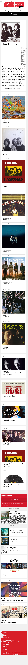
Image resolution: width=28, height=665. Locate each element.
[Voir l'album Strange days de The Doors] (13, 313)
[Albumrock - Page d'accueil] (14, 7)
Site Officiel (23, 64)
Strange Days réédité (8, 443)
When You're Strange (8, 395)
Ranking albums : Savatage (8, 575)
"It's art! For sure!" (13, 541)
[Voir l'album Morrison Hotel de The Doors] (13, 216)
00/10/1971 (6, 154)
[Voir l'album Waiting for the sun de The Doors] (13, 280)
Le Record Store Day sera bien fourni (12, 484)
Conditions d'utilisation (8, 640)
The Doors (5, 347)
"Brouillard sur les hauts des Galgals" (17, 532)
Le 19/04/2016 (6, 466)
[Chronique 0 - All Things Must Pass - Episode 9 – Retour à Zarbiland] (14, 614)
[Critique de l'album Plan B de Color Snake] (5, 554)
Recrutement (6, 637)
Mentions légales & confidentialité (11, 642)
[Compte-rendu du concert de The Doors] (13, 365)
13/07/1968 (6, 284)
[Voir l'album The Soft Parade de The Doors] (13, 248)
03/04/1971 (6, 186)
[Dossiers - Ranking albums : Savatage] (14, 573)
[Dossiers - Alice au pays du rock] (13, 412)
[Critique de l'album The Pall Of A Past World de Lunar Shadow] (5, 535)
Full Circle (5, 121)
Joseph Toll (12, 538)
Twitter (4, 648)
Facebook (5, 646)
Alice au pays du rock (8, 419)
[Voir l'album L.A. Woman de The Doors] (13, 183)
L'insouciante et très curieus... (10, 420)
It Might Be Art (13, 539)
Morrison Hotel (7, 218)
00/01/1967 (6, 349)
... (1, 576)
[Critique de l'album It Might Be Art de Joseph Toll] (5, 544)
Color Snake (13, 547)
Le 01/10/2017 (6, 444)
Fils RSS (5, 649)
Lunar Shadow (13, 529)
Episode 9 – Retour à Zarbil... (8, 622)
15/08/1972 (6, 122)
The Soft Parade (7, 250)
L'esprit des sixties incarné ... (10, 396)
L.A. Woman (6, 185)
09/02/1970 (6, 220)
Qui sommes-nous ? (7, 634)
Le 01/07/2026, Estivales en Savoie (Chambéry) (13, 600)
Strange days (6, 315)
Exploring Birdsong (14, 512)
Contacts (5, 635)
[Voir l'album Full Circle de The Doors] (13, 119)
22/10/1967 (6, 317)
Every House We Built (14, 513)
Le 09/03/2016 (6, 486)
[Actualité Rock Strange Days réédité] (13, 441)
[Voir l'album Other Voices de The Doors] (13, 151)
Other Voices (6, 153)
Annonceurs (5, 639)
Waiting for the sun (7, 282)
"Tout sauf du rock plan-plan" (15, 551)
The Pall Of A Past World (16, 530)
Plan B (11, 549)
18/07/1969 (6, 252)
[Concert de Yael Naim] (14, 597)
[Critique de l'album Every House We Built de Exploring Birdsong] (5, 518)
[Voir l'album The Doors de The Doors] (13, 345)
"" (14, 519)
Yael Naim (3, 599)
